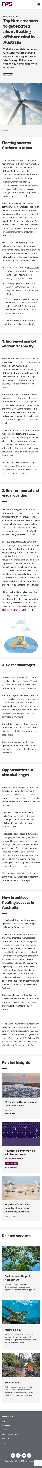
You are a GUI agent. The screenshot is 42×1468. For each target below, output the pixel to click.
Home (5, 16)
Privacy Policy (7, 1425)
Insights (11, 16)
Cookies (5, 1430)
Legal (4, 1421)
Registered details (8, 1416)
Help (3, 1443)
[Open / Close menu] (39, 4)
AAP (17, 16)
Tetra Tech (5, 1439)
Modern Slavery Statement (11, 1434)
